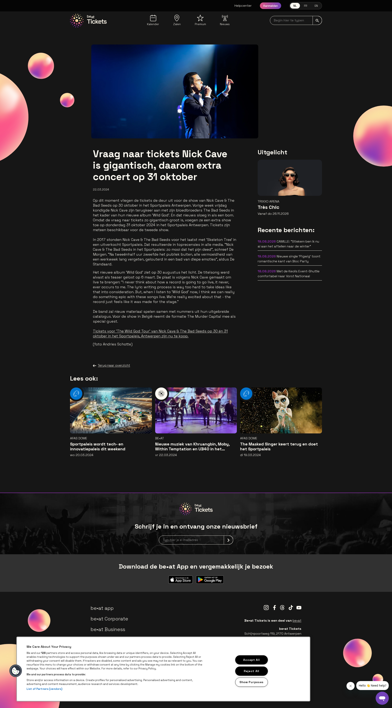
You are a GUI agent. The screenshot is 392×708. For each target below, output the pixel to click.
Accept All (251, 660)
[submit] (317, 20)
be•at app (102, 608)
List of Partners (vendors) (44, 689)
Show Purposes (251, 682)
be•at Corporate (109, 619)
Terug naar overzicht (114, 365)
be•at (297, 620)
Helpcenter (243, 5)
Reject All (251, 671)
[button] (15, 670)
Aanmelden (270, 6)
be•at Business (108, 629)
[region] (163, 669)
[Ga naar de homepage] (88, 20)
